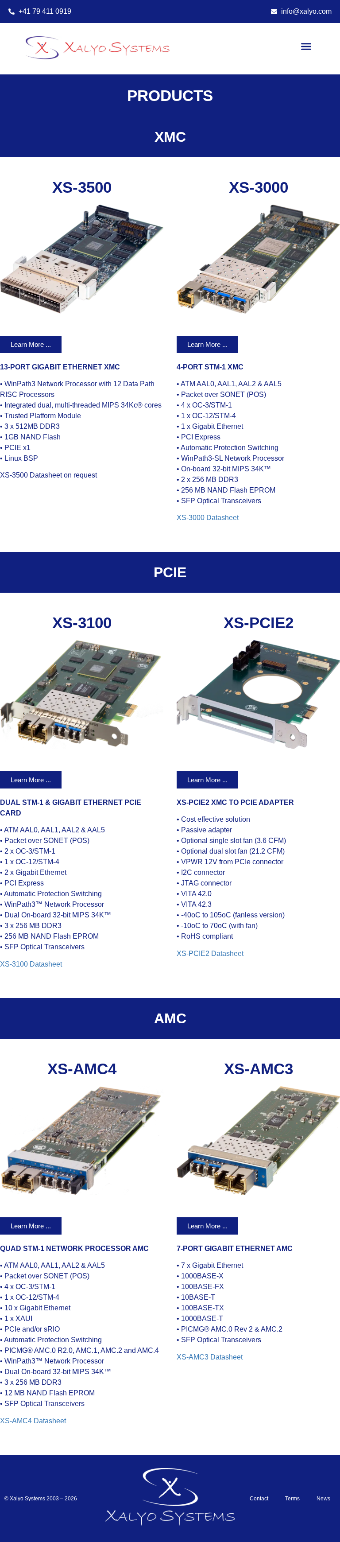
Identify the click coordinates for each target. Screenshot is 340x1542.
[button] (306, 46)
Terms (292, 1498)
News (323, 1498)
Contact (259, 1498)
